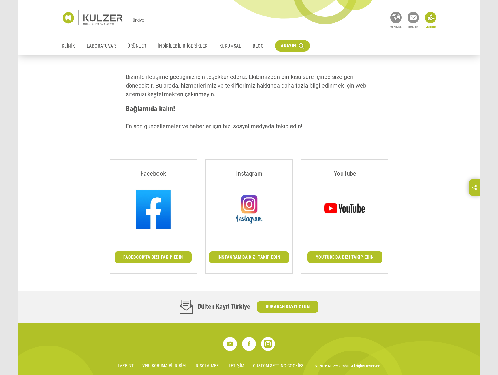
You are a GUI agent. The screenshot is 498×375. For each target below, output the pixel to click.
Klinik (68, 46)
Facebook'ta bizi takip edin (153, 257)
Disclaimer (207, 365)
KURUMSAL (230, 46)
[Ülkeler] (396, 17)
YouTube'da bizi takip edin (345, 257)
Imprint (126, 365)
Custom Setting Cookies (278, 365)
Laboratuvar (101, 46)
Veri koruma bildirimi (164, 365)
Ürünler (136, 46)
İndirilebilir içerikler (183, 46)
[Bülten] (413, 17)
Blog (258, 46)
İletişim (235, 365)
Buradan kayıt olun (288, 306)
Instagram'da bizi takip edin (249, 257)
